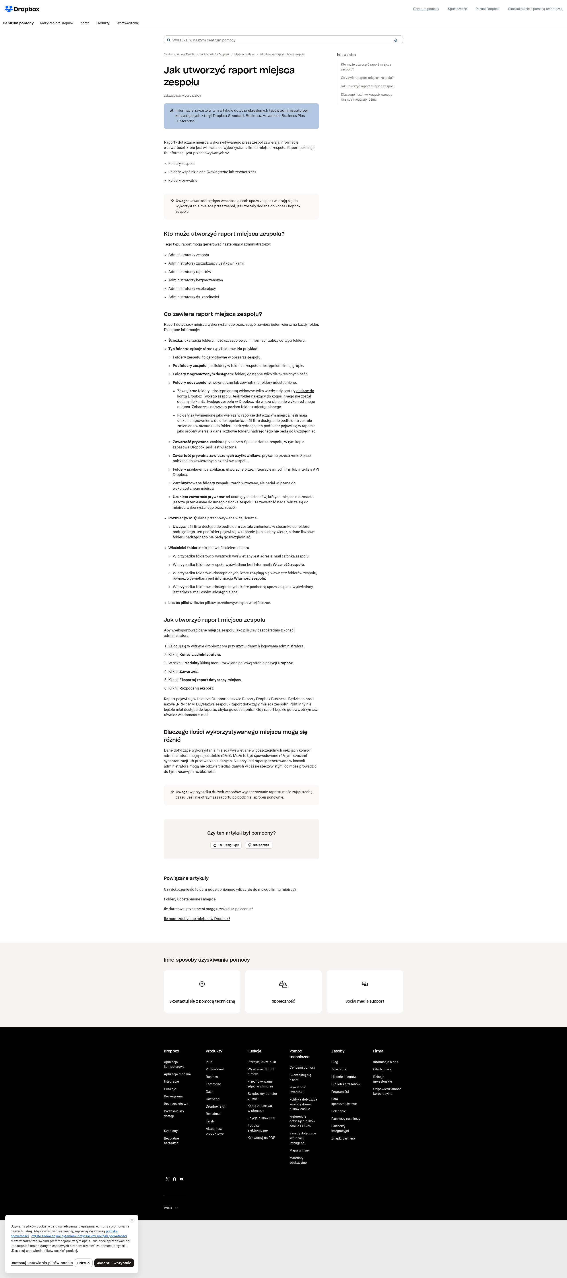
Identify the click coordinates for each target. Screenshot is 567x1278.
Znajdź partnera (343, 1138)
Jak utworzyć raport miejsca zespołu (368, 86)
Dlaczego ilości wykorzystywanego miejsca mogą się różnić (366, 97)
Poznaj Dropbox (487, 9)
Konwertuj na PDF (261, 1138)
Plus (209, 1062)
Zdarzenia (338, 1069)
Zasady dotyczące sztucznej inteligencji (302, 1138)
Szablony (171, 1131)
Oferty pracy (382, 1069)
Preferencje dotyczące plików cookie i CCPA (302, 1121)
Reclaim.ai (213, 1114)
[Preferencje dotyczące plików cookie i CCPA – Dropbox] (71, 1244)
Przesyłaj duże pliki (262, 1062)
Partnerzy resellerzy (345, 1118)
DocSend (213, 1099)
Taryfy (210, 1121)
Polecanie (338, 1111)
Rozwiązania (173, 1096)
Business (212, 1077)
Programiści (340, 1091)
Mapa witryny (299, 1150)
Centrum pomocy (426, 9)
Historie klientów (344, 1077)
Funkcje (170, 1089)
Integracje (171, 1081)
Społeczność (457, 9)
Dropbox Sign (216, 1106)
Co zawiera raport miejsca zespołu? (367, 78)
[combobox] (283, 40)
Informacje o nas (385, 1062)
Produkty (102, 23)
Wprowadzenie (128, 23)
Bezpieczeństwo (176, 1104)
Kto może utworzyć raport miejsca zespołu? (366, 66)
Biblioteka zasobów (345, 1084)
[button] (168, 40)
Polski (168, 1208)
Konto (84, 23)
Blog (334, 1062)
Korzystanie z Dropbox (56, 23)
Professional (215, 1069)
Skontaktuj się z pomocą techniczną (535, 9)
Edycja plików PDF (262, 1118)
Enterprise (213, 1084)
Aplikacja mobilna (177, 1074)
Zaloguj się (177, 646)
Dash (210, 1091)
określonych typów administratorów (278, 110)
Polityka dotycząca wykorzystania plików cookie (303, 1104)
